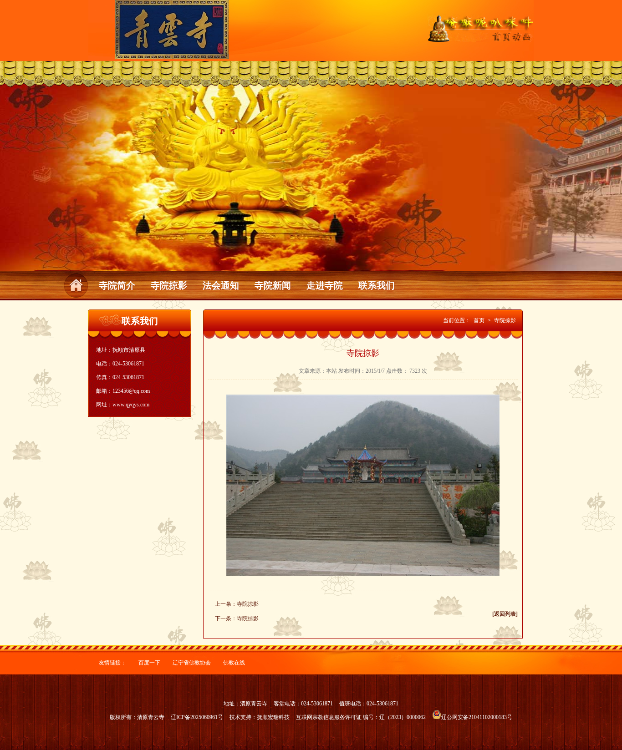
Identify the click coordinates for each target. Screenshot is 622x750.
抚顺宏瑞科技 (273, 717)
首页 (479, 320)
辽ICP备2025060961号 (197, 717)
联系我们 (376, 285)
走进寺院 (324, 285)
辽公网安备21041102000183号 (476, 717)
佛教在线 (234, 662)
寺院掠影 (169, 285)
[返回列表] (505, 614)
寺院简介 (117, 285)
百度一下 (149, 662)
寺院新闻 (273, 285)
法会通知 (221, 285)
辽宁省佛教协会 (192, 662)
